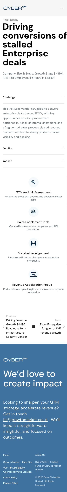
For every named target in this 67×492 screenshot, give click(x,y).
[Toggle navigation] (54, 8)
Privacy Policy (10, 482)
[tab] (33, 97)
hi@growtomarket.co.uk (25, 419)
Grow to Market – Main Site (17, 462)
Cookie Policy (10, 477)
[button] (33, 97)
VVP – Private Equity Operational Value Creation (17, 469)
